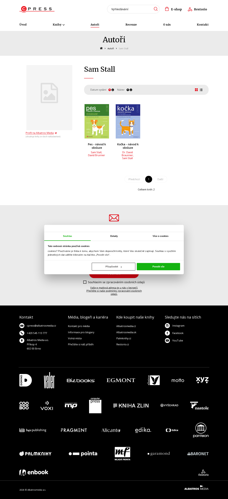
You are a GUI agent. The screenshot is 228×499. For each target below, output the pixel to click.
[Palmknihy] (35, 453)
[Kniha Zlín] (131, 405)
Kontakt (203, 24)
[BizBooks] (80, 380)
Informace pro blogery (81, 332)
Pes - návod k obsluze (97, 146)
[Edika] (143, 430)
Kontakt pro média (79, 326)
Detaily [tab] (114, 236)
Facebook (177, 333)
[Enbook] (34, 472)
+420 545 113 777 (37, 333)
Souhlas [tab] (67, 236)
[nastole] (199, 405)
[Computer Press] (95, 405)
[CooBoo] (24, 405)
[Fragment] (74, 430)
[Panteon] (200, 430)
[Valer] (49, 380)
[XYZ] (202, 380)
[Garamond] (158, 453)
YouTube (177, 340)
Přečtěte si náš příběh (81, 344)
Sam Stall (96, 152)
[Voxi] (47, 405)
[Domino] (25, 380)
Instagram (178, 325)
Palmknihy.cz (123, 338)
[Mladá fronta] (122, 453)
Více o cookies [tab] (160, 236)
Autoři (95, 24)
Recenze (131, 24)
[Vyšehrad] (169, 405)
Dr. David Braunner (127, 154)
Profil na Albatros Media (40, 133)
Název (120, 90)
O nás (167, 24)
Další (160, 179)
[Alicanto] (111, 430)
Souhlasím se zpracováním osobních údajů (116, 282)
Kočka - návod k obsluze (128, 146)
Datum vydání (98, 90)
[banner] (37, 9)
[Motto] (178, 380)
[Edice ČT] (172, 430)
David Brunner (96, 155)
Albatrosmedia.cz (126, 326)
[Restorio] (203, 472)
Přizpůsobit (111, 266)
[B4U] (33, 430)
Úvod (23, 24)
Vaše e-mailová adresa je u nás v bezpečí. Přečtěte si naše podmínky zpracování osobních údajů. (114, 291)
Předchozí (134, 179)
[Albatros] (153, 380)
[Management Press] (71, 405)
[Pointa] (83, 453)
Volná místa (75, 338)
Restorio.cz (122, 344)
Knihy (57, 24)
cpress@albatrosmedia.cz (41, 325)
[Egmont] (121, 380)
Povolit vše (158, 266)
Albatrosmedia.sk (126, 332)
